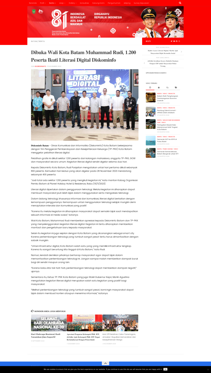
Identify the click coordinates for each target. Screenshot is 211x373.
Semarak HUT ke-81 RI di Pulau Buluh (167, 140)
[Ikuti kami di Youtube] (174, 41)
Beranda (33, 3)
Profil (42, 3)
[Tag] (175, 87)
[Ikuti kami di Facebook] (176, 41)
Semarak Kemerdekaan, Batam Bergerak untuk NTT (168, 152)
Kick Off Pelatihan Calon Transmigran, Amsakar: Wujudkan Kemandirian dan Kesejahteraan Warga (119, 337)
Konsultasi (84, 3)
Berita (51, 3)
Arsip (61, 3)
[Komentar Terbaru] (167, 87)
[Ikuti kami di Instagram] (179, 41)
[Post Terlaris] (158, 87)
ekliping (127, 3)
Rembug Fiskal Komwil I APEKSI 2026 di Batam (166, 111)
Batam (34, 41)
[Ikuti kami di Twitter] (171, 41)
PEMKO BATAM (168, 149)
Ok (165, 369)
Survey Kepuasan (141, 3)
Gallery (72, 3)
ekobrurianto (40, 66)
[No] (208, 369)
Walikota (171, 94)
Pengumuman (114, 3)
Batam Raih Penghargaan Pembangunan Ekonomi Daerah (167, 98)
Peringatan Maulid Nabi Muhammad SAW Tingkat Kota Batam (167, 127)
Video (165, 94)
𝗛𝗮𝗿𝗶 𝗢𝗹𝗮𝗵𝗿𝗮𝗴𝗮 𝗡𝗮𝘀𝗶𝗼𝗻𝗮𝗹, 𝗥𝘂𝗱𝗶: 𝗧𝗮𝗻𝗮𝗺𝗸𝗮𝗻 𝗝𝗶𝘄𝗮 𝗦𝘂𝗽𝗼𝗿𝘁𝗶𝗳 (46, 335)
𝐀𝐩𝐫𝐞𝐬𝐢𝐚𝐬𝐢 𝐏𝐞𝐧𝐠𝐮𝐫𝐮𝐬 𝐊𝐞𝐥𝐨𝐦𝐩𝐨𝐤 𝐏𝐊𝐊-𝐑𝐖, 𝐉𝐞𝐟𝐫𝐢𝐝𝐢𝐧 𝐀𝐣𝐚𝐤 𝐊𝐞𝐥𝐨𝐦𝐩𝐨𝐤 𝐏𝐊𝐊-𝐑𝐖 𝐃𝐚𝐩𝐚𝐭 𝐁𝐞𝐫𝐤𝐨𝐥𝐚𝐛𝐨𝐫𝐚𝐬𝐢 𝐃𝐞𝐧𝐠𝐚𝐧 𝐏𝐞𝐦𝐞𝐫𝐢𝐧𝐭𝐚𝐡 (83, 337)
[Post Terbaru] (150, 87)
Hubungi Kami (98, 3)
